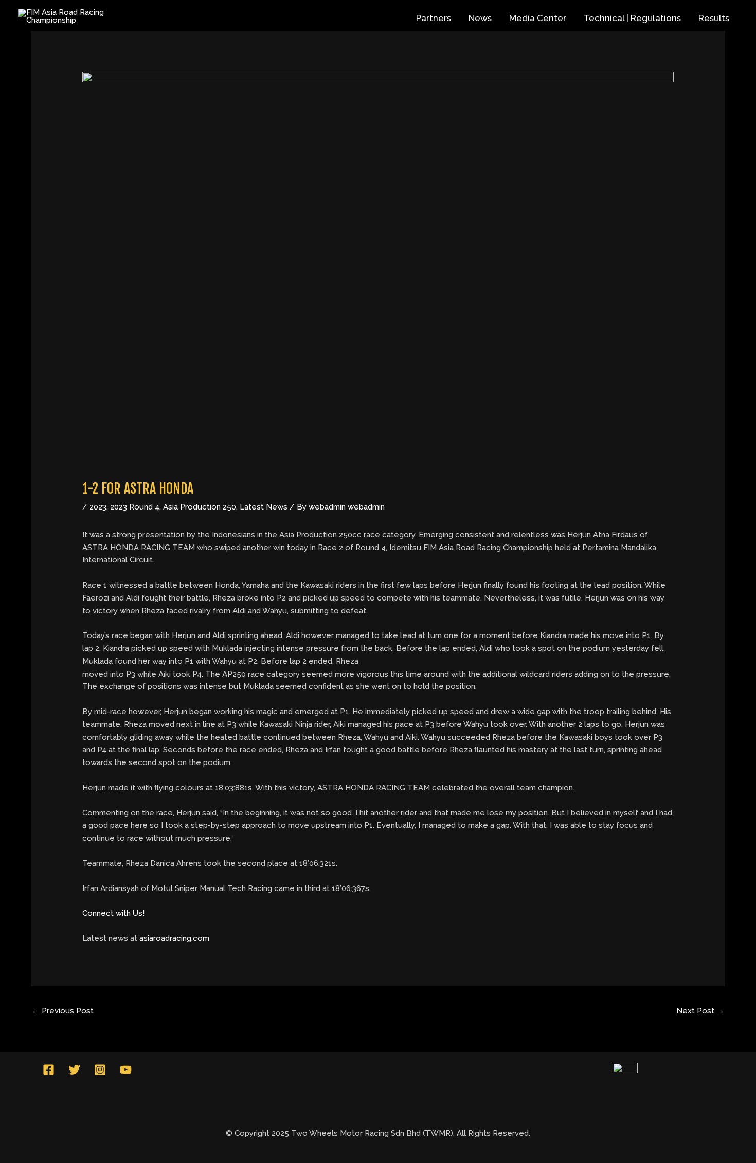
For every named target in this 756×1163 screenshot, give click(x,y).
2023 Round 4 (134, 507)
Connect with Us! (113, 913)
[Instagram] (100, 1070)
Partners (433, 18)
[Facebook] (49, 1070)
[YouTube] (126, 1070)
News (480, 18)
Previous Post (63, 1010)
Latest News (263, 507)
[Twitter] (74, 1070)
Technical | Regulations (632, 18)
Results (713, 18)
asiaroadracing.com (174, 938)
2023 (97, 507)
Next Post (700, 1010)
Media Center (537, 18)
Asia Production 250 (199, 507)
